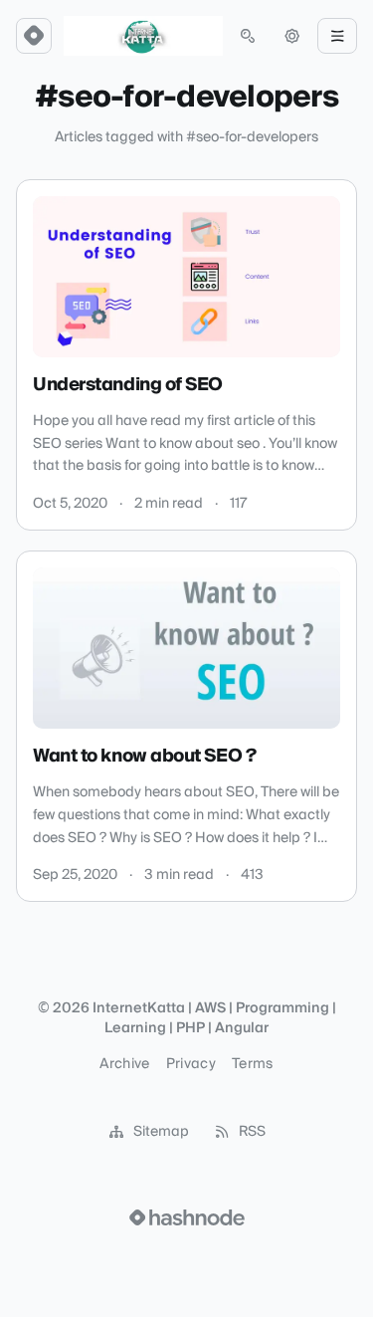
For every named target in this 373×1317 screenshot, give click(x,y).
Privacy (191, 1064)
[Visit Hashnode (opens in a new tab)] (187, 1217)
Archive (124, 1064)
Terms (253, 1064)
